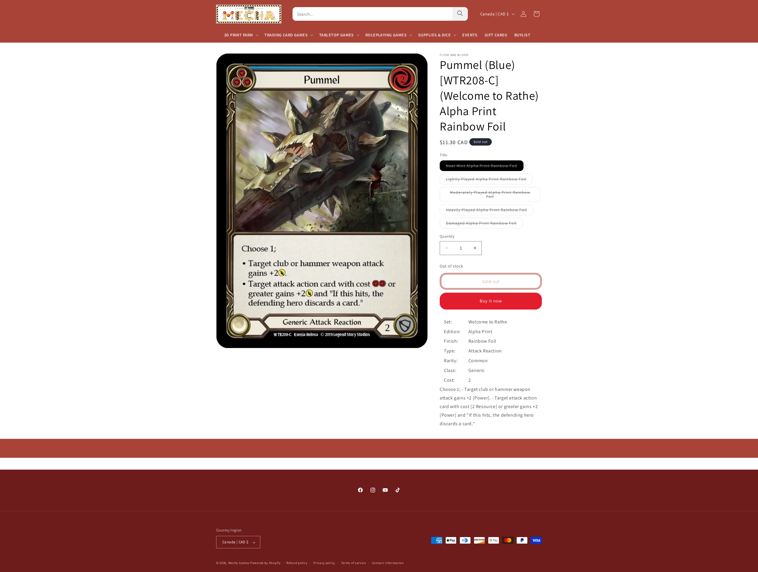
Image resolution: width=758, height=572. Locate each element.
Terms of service (353, 563)
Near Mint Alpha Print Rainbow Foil (484, 167)
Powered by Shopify (265, 563)
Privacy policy (324, 563)
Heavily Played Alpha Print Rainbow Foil (489, 211)
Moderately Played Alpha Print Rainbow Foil (490, 196)
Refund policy (296, 563)
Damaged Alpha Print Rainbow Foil (484, 224)
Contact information (388, 563)
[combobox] (372, 14)
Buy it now (491, 301)
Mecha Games (239, 563)
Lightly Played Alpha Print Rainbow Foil (489, 180)
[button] (241, 35)
